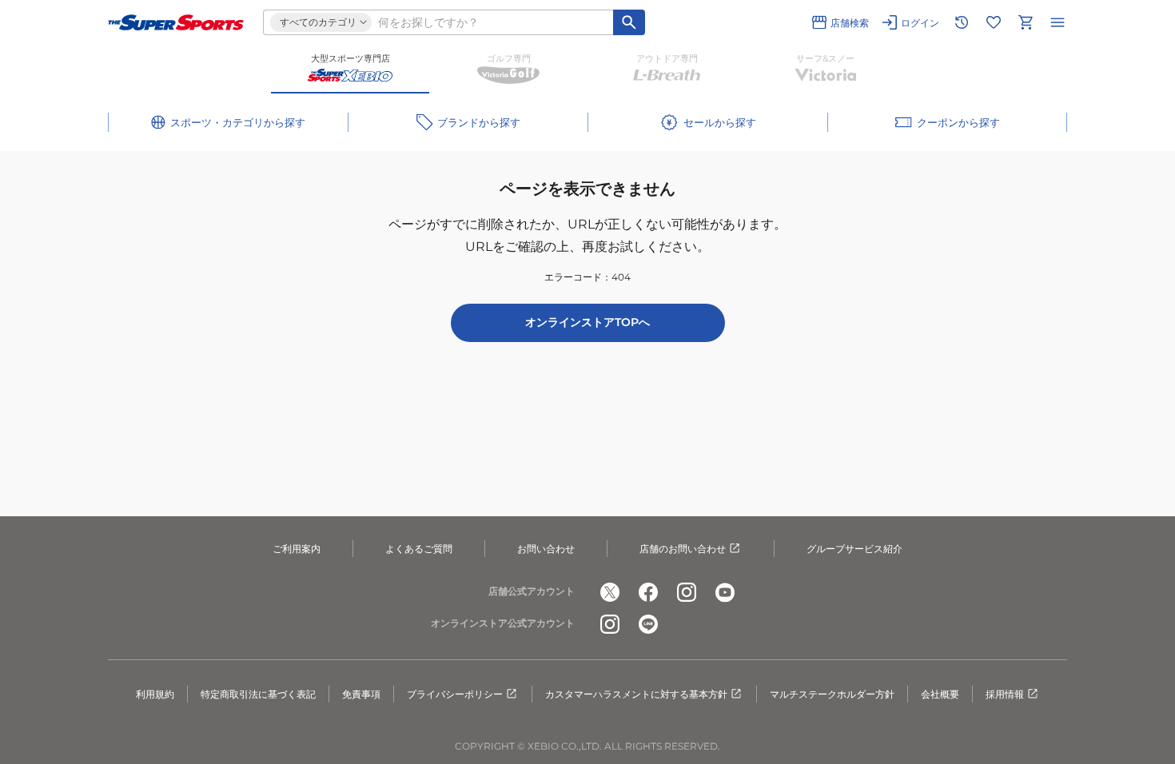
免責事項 (361, 694)
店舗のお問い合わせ (682, 549)
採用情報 (1005, 694)
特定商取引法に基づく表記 (258, 694)
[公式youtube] (725, 592)
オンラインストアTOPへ (587, 322)
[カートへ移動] (1025, 22)
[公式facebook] (648, 592)
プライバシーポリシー (455, 694)
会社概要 (940, 694)
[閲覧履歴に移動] (962, 22)
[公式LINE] (648, 624)
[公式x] (609, 592)
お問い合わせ (546, 549)
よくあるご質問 (418, 549)
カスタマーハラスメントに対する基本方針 (636, 694)
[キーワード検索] (629, 22)
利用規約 (155, 694)
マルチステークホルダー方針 (832, 694)
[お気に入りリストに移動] (993, 22)
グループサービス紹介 (854, 549)
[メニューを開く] (1057, 22)
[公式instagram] (686, 592)
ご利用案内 (297, 549)
